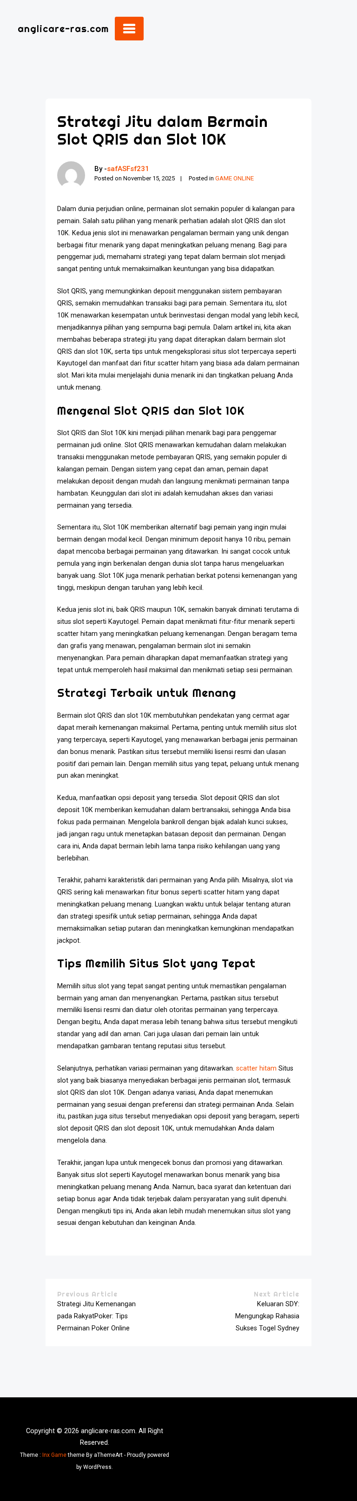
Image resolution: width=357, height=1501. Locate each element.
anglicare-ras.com (63, 28)
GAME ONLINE (234, 178)
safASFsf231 (128, 169)
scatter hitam (256, 1068)
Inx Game (54, 1455)
